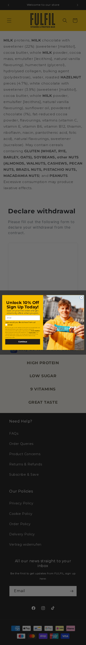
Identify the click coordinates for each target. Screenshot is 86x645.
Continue (22, 342)
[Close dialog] (81, 297)
